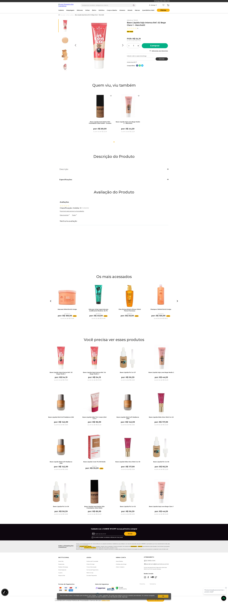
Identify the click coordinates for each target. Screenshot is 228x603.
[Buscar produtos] (134, 5)
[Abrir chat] (223, 598)
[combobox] (108, 5)
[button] (114, 169)
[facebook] (137, 65)
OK (163, 596)
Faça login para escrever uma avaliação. (72, 211)
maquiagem (134, 546)
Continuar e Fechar (155, 600)
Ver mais (130, 31)
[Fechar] (226, 588)
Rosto (68, 15)
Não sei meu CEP (131, 62)
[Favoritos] (163, 5)
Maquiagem (63, 15)
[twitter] (142, 65)
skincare (140, 546)
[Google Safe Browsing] (121, 589)
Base (72, 15)
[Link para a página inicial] (59, 15)
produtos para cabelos (85, 546)
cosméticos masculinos (90, 547)
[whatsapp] (140, 65)
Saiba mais (106, 600)
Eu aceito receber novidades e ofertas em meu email (108, 537)
